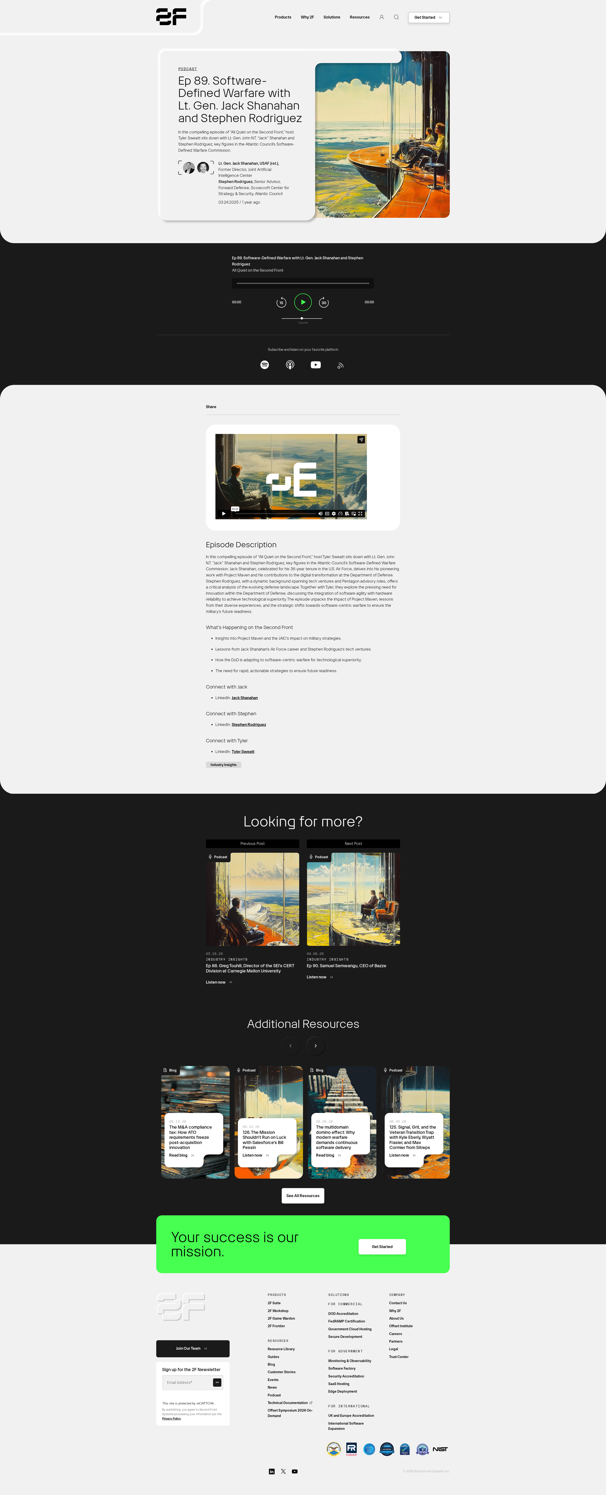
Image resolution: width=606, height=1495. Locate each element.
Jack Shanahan (245, 698)
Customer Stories (281, 1372)
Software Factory (342, 1368)
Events (273, 1380)
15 (281, 302)
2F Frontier (276, 1326)
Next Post (353, 843)
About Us (396, 1318)
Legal (393, 1349)
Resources (360, 17)
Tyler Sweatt (243, 751)
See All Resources (303, 1196)
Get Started (424, 17)
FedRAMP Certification (346, 1321)
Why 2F (307, 17)
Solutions (332, 17)
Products (283, 17)
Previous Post (253, 843)
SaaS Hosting (338, 1384)
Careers (395, 1334)
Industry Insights (223, 765)
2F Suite (274, 1303)
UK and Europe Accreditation (351, 1416)
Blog (271, 1364)
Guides (273, 1357)
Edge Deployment (342, 1391)
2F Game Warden (281, 1318)
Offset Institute (401, 1326)
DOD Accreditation (343, 1314)
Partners (395, 1341)
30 (324, 302)
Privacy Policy (171, 1418)
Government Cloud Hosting (350, 1329)
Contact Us (398, 1303)
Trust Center (399, 1357)
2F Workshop (278, 1311)
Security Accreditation (346, 1376)
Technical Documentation (288, 1403)
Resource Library (281, 1349)
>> (217, 1382)
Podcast (187, 69)
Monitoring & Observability (349, 1361)
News (272, 1387)
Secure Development (345, 1337)
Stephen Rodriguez (249, 724)
